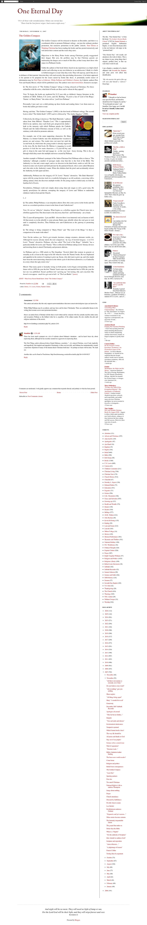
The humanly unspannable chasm (114, 821)
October (109, 857)
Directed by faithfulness (114, 800)
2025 (106, 614)
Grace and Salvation (110, 498)
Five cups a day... (118, 235)
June (108, 870)
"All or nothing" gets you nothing (114, 690)
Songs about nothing (113, 790)
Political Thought (109, 548)
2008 (106, 669)
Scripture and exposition (114, 841)
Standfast (29, 283)
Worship (107, 602)
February (110, 883)
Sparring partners (111, 776)
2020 (106, 630)
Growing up (108, 501)
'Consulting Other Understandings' (110, 309)
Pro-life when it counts (113, 803)
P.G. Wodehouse (109, 545)
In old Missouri (117, 183)
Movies (106, 534)
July (108, 867)
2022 (106, 623)
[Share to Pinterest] (56, 284)
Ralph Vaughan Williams (112, 556)
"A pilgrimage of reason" (114, 847)
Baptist (106, 450)
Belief (106, 452)
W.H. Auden (108, 597)
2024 (106, 617)
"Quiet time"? (117, 131)
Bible (106, 455)
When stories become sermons (116, 817)
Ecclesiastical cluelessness (114, 724)
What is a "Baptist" (112, 832)
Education (107, 488)
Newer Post (23, 392)
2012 (106, 656)
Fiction (38, 287)
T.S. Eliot (107, 586)
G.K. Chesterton (109, 496)
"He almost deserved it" (119, 218)
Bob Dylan (108, 458)
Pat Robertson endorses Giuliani (113, 810)
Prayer (106, 553)
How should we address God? (116, 838)
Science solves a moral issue (115, 743)
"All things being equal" (114, 697)
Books (26, 287)
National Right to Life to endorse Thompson (114, 786)
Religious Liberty (110, 561)
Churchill (107, 479)
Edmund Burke (109, 485)
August (109, 864)
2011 (106, 659)
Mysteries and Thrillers (111, 539)
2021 (106, 627)
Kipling (106, 523)
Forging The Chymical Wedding (115, 326)
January (109, 886)
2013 (106, 653)
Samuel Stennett (120, 41)
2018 (106, 636)
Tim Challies (109, 408)
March (109, 880)
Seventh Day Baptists (119, 70)
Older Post (94, 392)
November (110, 678)
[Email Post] (42, 283)
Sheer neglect (110, 694)
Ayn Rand (107, 444)
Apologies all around (113, 711)
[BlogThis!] (50, 284)
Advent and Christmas (111, 436)
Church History (109, 477)
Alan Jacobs (108, 439)
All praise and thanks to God (115, 736)
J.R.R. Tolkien (109, 515)
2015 (106, 646)
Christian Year (109, 474)
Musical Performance (111, 537)
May (108, 874)
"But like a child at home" (119, 148)
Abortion (107, 433)
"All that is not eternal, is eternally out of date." (114, 682)
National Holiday (109, 542)
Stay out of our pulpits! (113, 740)
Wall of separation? (112, 746)
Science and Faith (110, 575)
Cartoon (107, 466)
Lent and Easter (109, 526)
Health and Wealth (110, 504)
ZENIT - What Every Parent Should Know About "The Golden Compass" (41, 278)
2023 (106, 620)
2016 (106, 643)
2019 (106, 633)
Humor (106, 507)
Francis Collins (111, 850)
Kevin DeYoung (109, 520)
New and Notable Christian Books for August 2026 (113, 411)
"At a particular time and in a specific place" (119, 285)
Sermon (106, 580)
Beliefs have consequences (114, 766)
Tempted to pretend (112, 727)
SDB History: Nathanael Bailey (118, 166)
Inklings (107, 512)
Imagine (109, 718)
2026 (106, 611)
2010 (106, 662)
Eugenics (107, 490)
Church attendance (112, 797)
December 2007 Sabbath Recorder (114, 707)
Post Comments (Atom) (35, 396)
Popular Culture (45, 287)
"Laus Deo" (110, 773)
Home (59, 392)
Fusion (107, 366)
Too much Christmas (113, 782)
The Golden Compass (29, 35)
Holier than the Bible (113, 828)
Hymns (106, 509)
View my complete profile (110, 114)
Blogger (77, 920)
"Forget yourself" (118, 201)
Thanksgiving (108, 588)
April (108, 877)
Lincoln (106, 528)
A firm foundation (118, 267)
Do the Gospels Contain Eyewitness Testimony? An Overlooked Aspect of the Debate (113, 348)
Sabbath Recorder (110, 569)
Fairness (115, 251)
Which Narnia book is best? (115, 730)
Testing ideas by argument (114, 853)
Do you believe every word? (115, 686)
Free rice (109, 779)
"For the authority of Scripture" (116, 835)
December (110, 675)
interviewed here (77, 82)
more (75, 274)
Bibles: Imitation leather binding (114, 753)
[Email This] (48, 284)
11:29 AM (36, 333)
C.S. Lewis (32, 287)
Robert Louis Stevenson (112, 564)
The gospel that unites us (114, 825)
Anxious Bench (110, 325)
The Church (108, 591)
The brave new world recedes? (116, 757)
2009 (106, 665)
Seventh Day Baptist (110, 583)
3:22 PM (35, 300)
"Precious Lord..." (112, 749)
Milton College (109, 531)
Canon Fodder (109, 343)
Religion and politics (113, 763)
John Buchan (108, 518)
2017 (106, 640)
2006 (106, 890)
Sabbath (107, 567)
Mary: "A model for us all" (114, 700)
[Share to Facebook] (54, 284)
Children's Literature (110, 469)
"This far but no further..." (114, 715)
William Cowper (109, 599)
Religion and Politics (111, 558)
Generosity (109, 703)
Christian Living (109, 471)
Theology (107, 594)
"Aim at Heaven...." (112, 844)
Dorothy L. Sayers (110, 482)
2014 (106, 649)
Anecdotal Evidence (111, 306)
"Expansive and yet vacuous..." (116, 814)
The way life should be (113, 733)
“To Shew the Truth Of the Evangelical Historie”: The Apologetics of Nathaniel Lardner (113, 390)
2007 (106, 672)
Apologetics (108, 441)
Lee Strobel (110, 806)
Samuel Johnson (109, 572)
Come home (110, 760)
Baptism (107, 447)
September (110, 861)
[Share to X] (52, 284)
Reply (26, 327)
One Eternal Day (40, 10)
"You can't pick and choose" (115, 721)
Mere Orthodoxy (110, 385)
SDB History (108, 578)
